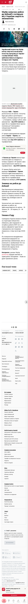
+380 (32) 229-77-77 (10, 581)
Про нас (4, 356)
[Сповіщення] (26, 2)
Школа (6, 488)
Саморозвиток (8, 492)
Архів (16, 378)
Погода (6, 405)
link (15, 339)
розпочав (5, 254)
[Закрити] (25, 589)
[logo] (10, 2)
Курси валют (7, 454)
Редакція (4, 358)
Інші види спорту (8, 522)
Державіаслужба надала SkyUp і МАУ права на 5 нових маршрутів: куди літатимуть (14, 106)
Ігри (16, 383)
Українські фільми (9, 472)
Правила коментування (18, 365)
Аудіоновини (7, 402)
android (6, 553)
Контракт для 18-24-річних (11, 438)
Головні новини (8, 394)
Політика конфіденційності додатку (19, 357)
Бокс (5, 513)
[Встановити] (14, 592)
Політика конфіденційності (6, 376)
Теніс (5, 517)
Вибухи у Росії (8, 423)
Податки (6, 460)
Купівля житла (8, 504)
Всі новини (7, 392)
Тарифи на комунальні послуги (12, 458)
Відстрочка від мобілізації (11, 441)
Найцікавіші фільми (9, 470)
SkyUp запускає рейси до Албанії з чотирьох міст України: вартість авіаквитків (20, 6)
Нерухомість (8, 500)
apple (17, 553)
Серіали (6, 478)
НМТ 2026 (6, 490)
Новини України (8, 396)
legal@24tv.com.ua (20, 582)
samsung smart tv (17, 557)
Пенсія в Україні (8, 462)
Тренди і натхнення (9, 506)
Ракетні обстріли (8, 412)
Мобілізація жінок (9, 436)
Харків (3, 6)
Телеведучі (4, 366)
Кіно (5, 468)
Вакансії (17, 373)
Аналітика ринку (8, 501)
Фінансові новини (9, 456)
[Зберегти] (24, 29)
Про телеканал (5, 364)
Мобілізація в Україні (11, 430)
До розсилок (9, 542)
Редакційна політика (7, 361)
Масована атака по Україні (11, 420)
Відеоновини (7, 400)
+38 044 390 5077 (19, 332)
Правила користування (5, 372)
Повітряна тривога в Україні (11, 418)
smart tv (6, 557)
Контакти (17, 370)
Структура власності (20, 375)
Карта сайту (18, 381)
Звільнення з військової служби (12, 432)
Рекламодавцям (5, 369)
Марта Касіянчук (9, 21)
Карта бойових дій (9, 414)
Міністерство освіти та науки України (13, 486)
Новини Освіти (8, 484)
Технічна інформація (20, 368)
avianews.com (12, 24)
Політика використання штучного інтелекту (6, 380)
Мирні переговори (9, 416)
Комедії (6, 476)
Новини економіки (10, 450)
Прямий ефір (7, 398)
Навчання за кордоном (10, 494)
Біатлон (6, 520)
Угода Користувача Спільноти (19, 361)
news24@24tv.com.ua (7, 332)
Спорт (6, 511)
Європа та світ (10, 6)
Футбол (6, 515)
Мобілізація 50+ (8, 434)
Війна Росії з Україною (11, 410)
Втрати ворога (8, 425)
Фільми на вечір (8, 474)
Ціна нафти (7, 452)
